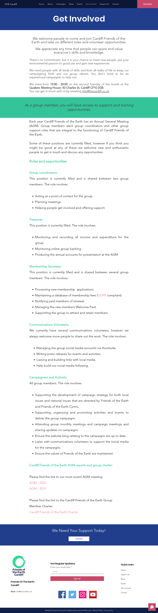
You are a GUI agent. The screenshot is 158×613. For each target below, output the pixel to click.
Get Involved (126, 588)
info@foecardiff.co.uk (95, 91)
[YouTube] (93, 594)
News (123, 579)
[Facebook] (62, 594)
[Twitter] (72, 594)
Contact (124, 592)
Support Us (125, 574)
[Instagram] (82, 594)
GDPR (102, 295)
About (123, 570)
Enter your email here (60, 567)
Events (123, 583)
